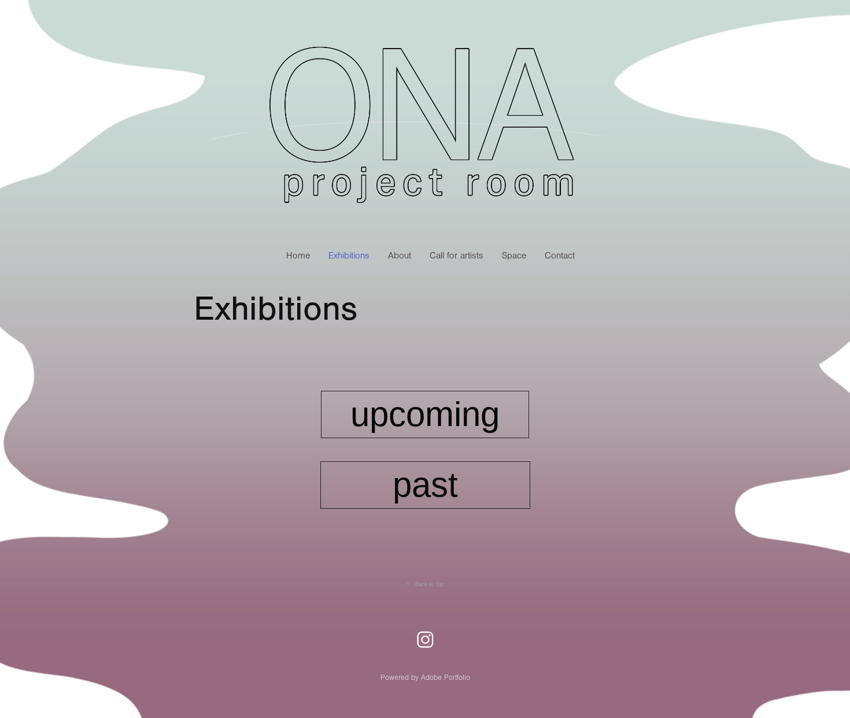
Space (514, 255)
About (399, 255)
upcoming (425, 414)
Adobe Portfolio (445, 677)
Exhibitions (348, 255)
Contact (560, 255)
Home (298, 255)
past (425, 484)
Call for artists (456, 255)
